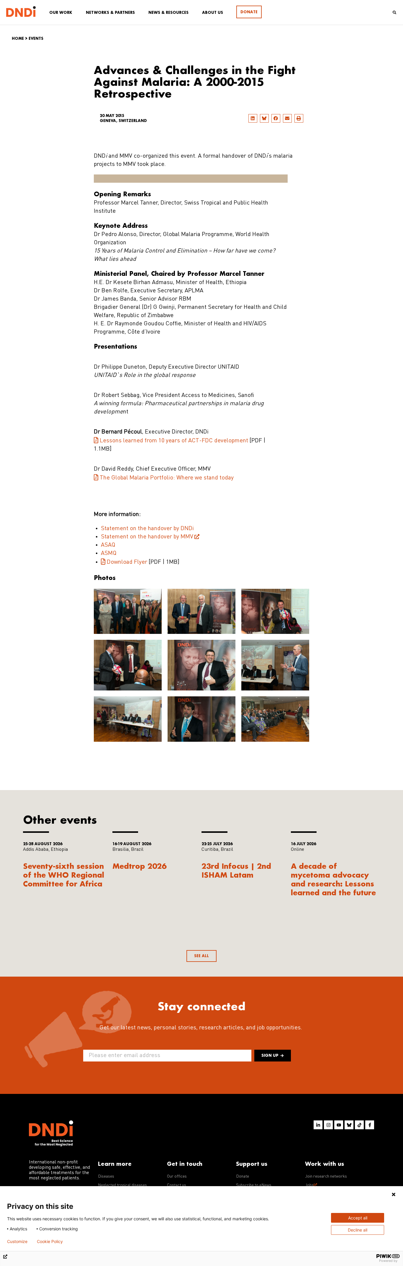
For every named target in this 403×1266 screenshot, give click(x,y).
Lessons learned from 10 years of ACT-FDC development (174, 441)
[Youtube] (338, 1124)
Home (18, 38)
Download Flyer (127, 562)
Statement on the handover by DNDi (147, 529)
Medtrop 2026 (139, 866)
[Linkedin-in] (318, 1124)
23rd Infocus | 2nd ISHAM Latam (236, 870)
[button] (252, 118)
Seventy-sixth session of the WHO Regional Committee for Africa (63, 874)
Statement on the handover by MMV (147, 537)
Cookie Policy (50, 1241)
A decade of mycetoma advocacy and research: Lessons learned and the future (333, 879)
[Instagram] (328, 1124)
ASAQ (108, 545)
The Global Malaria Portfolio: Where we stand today (167, 478)
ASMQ (109, 553)
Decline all (357, 1229)
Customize (17, 1241)
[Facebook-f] (369, 1124)
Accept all (357, 1217)
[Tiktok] (359, 1124)
